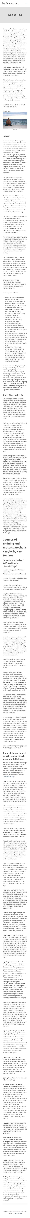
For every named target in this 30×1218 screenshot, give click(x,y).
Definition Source (8, 777)
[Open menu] (26, 3)
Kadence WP (18, 1213)
